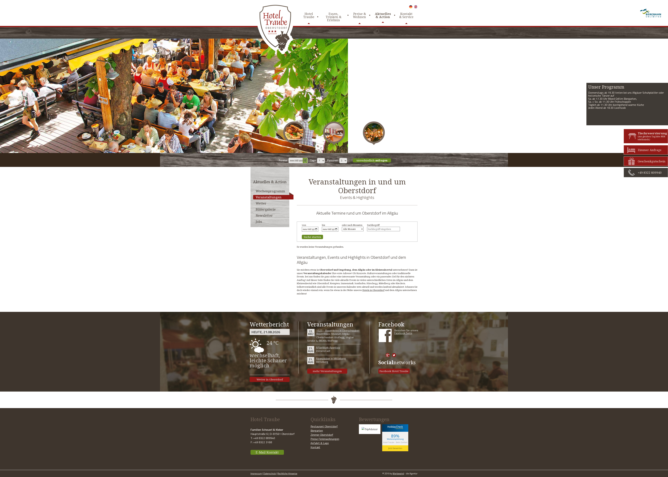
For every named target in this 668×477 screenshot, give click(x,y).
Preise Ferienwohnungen (325, 439)
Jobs (259, 221)
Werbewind (398, 473)
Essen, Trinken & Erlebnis (333, 17)
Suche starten (312, 237)
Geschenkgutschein (651, 161)
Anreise (283, 160)
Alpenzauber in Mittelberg (331, 358)
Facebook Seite (403, 333)
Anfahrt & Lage (320, 443)
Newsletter (264, 215)
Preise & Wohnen (359, 15)
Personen (332, 160)
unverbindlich (371, 160)
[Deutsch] (410, 6)
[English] (416, 6)
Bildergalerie (266, 209)
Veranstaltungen (268, 197)
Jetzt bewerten (395, 448)
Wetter (261, 203)
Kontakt (315, 447)
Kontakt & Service (406, 15)
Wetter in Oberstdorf (270, 379)
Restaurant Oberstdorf (324, 426)
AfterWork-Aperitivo (328, 347)
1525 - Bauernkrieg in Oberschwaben (337, 330)
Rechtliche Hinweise (287, 473)
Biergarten (317, 430)
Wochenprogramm (270, 191)
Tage (313, 160)
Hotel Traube (308, 15)
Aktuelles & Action (383, 15)
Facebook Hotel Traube (394, 371)
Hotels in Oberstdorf (373, 290)
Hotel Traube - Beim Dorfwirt (395, 442)
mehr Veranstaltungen (327, 371)
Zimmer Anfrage (649, 150)
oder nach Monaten (352, 225)
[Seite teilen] (381, 355)
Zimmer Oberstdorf (322, 435)
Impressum (256, 473)
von (304, 225)
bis (323, 225)
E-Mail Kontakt (267, 452)
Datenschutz (269, 473)
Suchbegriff (373, 225)
